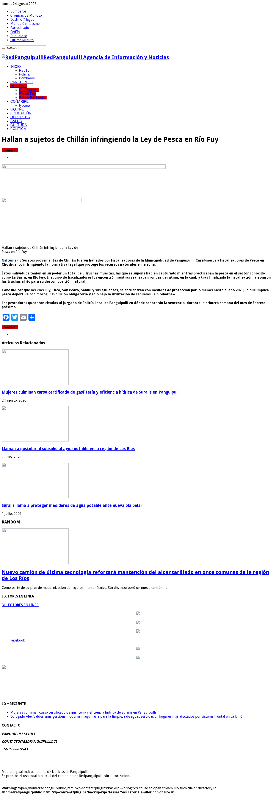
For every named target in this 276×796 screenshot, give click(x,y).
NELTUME (18, 86)
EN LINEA (20, 605)
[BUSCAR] (3, 48)
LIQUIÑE (17, 109)
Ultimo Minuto (22, 40)
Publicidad (18, 36)
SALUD (16, 121)
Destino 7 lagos (22, 19)
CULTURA (18, 125)
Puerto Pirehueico (33, 97)
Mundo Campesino (25, 24)
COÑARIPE (19, 101)
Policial (24, 74)
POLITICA (18, 129)
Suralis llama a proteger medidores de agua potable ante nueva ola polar (72, 505)
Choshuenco (29, 90)
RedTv (15, 32)
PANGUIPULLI (21, 82)
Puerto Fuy (27, 94)
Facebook (17, 640)
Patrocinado (19, 28)
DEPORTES (20, 117)
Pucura (24, 105)
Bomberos (18, 11)
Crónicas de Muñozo (26, 15)
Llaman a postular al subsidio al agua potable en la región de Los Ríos (68, 448)
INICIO (15, 66)
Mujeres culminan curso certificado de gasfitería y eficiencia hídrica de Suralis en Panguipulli (91, 392)
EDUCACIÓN (20, 113)
